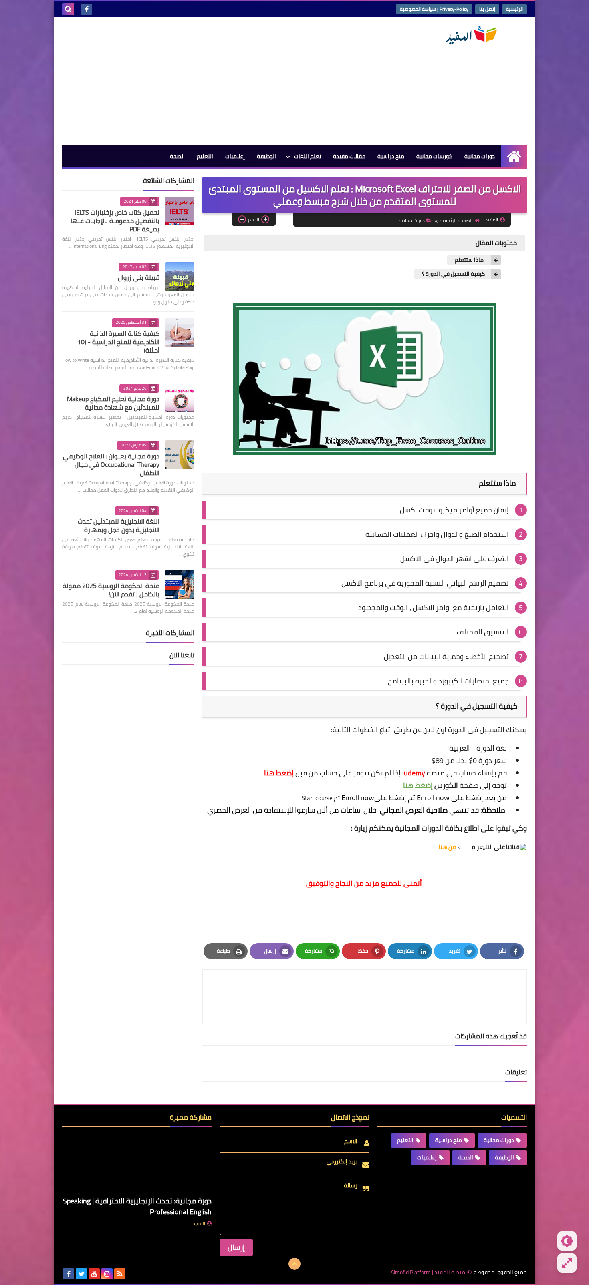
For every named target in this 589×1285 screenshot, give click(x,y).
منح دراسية (390, 156)
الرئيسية (514, 9)
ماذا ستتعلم (470, 260)
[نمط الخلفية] (567, 1263)
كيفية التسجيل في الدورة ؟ (453, 274)
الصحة (177, 156)
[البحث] (68, 9)
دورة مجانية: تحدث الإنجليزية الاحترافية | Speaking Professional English (137, 1206)
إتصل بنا (487, 9)
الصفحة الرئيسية (456, 220)
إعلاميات (235, 156)
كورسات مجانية (434, 156)
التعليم (205, 156)
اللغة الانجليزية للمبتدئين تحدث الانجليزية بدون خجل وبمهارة (118, 525)
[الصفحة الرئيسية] (514, 156)
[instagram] (107, 1273)
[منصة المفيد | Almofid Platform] (469, 35)
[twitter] (81, 1273)
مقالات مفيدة (349, 156)
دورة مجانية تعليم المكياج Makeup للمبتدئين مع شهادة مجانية (113, 403)
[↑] (294, 1264)
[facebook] (86, 9)
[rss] (119, 1273)
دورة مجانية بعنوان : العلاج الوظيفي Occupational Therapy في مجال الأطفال (111, 464)
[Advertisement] (208, 81)
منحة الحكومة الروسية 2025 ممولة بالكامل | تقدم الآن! (111, 590)
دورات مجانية (479, 156)
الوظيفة (266, 156)
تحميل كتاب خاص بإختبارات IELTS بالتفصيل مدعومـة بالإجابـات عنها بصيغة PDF (115, 220)
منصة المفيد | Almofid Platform (428, 1272)
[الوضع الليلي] (567, 1241)
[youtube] (94, 1273)
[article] (288, 997)
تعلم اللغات (307, 156)
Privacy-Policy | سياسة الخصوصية (434, 9)
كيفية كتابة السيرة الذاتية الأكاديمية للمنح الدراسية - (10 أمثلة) (118, 341)
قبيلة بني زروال (138, 277)
